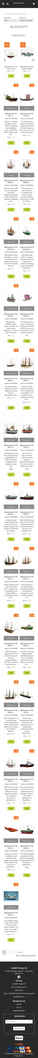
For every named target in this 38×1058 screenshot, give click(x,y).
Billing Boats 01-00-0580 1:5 (27, 181)
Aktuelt (19, 1004)
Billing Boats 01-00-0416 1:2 (11, 380)
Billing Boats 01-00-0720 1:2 (27, 115)
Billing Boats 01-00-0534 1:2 (11, 914)
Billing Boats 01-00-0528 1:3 (27, 847)
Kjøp (11, 76)
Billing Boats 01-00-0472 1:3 (11, 446)
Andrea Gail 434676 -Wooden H (27, 248)
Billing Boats (21, 14)
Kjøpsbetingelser (19, 1010)
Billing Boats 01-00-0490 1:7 (11, 578)
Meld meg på (19, 1028)
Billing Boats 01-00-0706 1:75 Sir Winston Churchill (11, 69)
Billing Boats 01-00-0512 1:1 (27, 711)
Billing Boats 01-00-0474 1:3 (27, 446)
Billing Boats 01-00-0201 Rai (11, 315)
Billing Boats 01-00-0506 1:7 (27, 645)
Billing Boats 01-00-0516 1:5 (27, 780)
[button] (5, 60)
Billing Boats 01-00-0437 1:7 (27, 380)
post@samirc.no (19, 997)
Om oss (19, 1007)
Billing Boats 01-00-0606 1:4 (11, 181)
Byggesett (12, 14)
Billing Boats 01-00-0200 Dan (11, 248)
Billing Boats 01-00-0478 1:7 (27, 513)
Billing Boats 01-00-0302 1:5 (27, 315)
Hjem (5, 14)
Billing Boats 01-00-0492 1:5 (27, 578)
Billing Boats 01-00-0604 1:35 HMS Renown (27, 69)
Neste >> (21, 952)
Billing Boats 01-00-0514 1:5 (11, 780)
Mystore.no (19, 973)
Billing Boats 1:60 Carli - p (11, 115)
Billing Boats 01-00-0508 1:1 (11, 711)
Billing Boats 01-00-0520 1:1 (11, 847)
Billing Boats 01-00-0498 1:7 (11, 645)
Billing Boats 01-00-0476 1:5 (11, 513)
